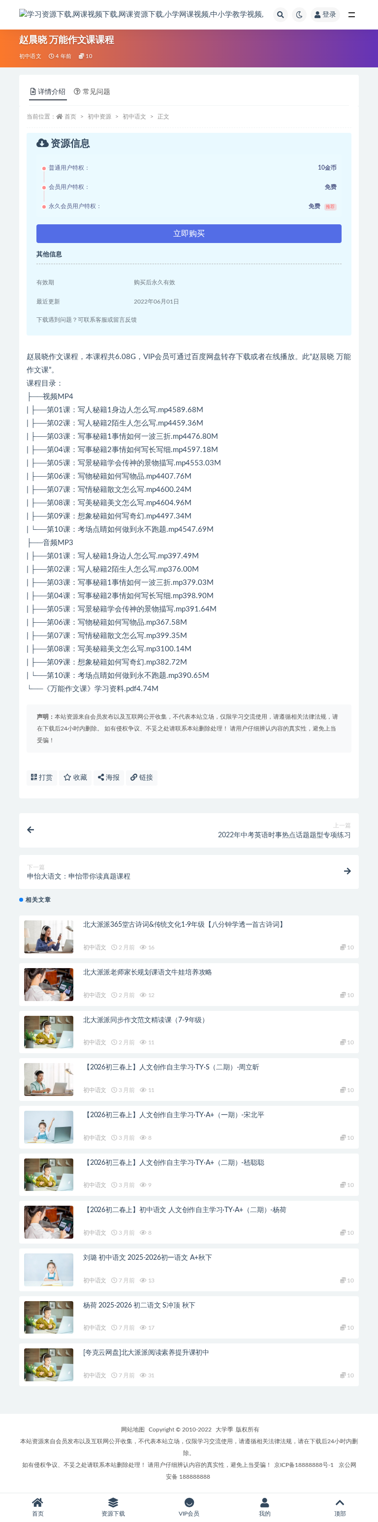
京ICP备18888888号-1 (304, 1465)
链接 (145, 777)
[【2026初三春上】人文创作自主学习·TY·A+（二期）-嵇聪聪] (48, 1174)
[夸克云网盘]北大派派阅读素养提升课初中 (146, 1352)
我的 (265, 1514)
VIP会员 (189, 1514)
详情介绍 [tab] (51, 92)
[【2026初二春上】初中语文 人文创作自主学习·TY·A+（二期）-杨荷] (48, 1222)
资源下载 (113, 1514)
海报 (112, 777)
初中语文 (30, 56)
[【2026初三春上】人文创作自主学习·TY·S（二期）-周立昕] (48, 1079)
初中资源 (99, 117)
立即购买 (189, 234)
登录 (329, 14)
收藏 (79, 777)
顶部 (340, 1514)
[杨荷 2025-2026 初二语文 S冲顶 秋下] (48, 1317)
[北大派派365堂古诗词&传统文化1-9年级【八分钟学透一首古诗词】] (48, 936)
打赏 (45, 777)
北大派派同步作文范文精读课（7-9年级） (146, 1020)
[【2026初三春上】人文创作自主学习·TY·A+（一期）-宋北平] (48, 1127)
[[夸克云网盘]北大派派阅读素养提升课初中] (48, 1364)
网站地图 (133, 1429)
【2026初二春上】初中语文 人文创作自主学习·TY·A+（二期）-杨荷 (184, 1210)
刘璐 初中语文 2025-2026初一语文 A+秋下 (147, 1257)
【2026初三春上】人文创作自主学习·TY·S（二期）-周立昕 (171, 1067)
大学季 (224, 1429)
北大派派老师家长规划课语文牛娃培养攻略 (147, 972)
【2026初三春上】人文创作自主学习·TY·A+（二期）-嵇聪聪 (173, 1162)
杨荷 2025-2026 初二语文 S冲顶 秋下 (139, 1305)
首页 (70, 117)
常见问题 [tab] (96, 92)
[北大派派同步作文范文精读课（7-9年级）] (48, 1032)
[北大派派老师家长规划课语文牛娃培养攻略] (48, 984)
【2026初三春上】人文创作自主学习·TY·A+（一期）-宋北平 (173, 1115)
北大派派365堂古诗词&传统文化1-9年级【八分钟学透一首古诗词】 (184, 924)
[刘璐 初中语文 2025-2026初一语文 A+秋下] (48, 1269)
